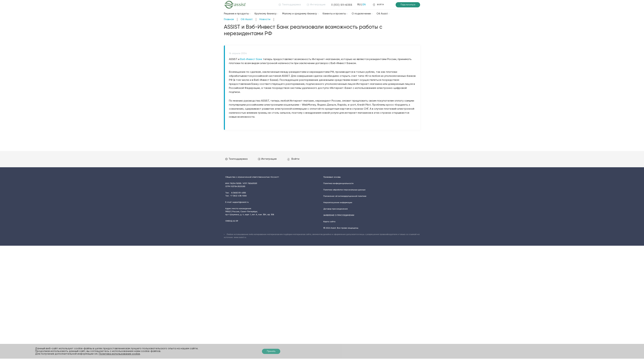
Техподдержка (291, 4)
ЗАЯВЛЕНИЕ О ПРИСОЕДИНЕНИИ (338, 215)
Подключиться (407, 5)
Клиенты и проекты (334, 13)
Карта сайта (329, 222)
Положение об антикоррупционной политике (344, 196)
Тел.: (235, 193)
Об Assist (382, 13)
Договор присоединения (335, 209)
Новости (264, 19)
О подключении (361, 13)
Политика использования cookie (119, 354)
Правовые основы (332, 177)
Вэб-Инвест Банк (251, 59)
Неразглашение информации (337, 203)
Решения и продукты (236, 13)
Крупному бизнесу (266, 13)
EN (364, 4)
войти (380, 5)
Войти (295, 159)
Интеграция (317, 4)
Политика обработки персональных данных (344, 190)
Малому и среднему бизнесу (299, 13)
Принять (271, 351)
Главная (229, 19)
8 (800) (341, 4)
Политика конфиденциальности (338, 184)
